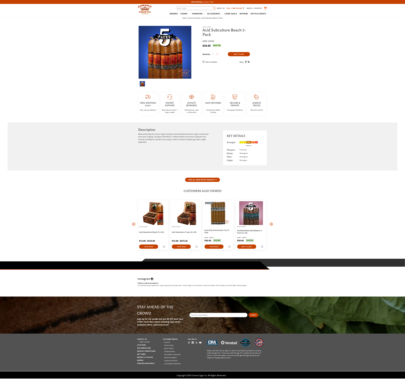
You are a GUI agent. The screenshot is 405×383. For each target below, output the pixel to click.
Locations (141, 345)
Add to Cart (246, 247)
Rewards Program (170, 358)
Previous (133, 224)
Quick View (152, 213)
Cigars (183, 13)
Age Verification (144, 348)
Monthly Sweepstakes (146, 351)
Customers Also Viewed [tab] (202, 191)
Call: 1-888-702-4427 (234, 8)
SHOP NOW (148, 247)
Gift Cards (141, 354)
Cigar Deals (230, 13)
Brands (174, 13)
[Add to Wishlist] (164, 247)
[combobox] (196, 8)
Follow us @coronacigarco (148, 283)
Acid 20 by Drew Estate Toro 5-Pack (217, 231)
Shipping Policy (169, 351)
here (247, 355)
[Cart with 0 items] (265, 8)
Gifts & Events (258, 13)
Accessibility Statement (172, 364)
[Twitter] (248, 62)
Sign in (249, 8)
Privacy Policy (169, 345)
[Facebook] (245, 62)
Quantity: (206, 54)
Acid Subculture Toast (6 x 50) (184, 232)
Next (271, 224)
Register (258, 8)
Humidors (197, 13)
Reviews (244, 13)
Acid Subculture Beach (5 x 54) (151, 232)
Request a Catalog (145, 357)
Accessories (213, 13)
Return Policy (168, 348)
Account (167, 342)
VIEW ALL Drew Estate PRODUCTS (201, 180)
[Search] (214, 8)
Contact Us (142, 339)
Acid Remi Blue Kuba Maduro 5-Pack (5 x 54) (249, 231)
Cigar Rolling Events (146, 363)
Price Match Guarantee (172, 354)
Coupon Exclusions (171, 361)
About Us (221, 8)
